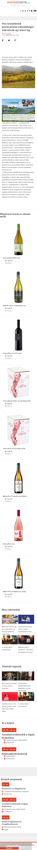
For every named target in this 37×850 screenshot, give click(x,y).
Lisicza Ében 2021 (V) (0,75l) (12, 353)
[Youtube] (31, 11)
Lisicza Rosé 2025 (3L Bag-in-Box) (14, 449)
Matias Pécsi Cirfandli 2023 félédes (15, 496)
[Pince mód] (21, 11)
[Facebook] (27, 11)
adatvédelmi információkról (26, 845)
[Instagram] (29, 11)
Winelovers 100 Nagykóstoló (14, 788)
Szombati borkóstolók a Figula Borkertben (18, 736)
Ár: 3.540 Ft (8, 404)
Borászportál (6, 33)
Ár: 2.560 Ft (8, 308)
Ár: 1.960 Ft (8, 261)
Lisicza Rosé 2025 (9, 544)
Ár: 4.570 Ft (8, 356)
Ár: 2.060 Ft (9, 547)
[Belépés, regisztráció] (23, 11)
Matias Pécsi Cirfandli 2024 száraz (14, 592)
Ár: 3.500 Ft (8, 499)
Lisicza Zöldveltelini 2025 (11, 258)
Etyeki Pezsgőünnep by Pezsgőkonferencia (12, 822)
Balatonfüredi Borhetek (14, 753)
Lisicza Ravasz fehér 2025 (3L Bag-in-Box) (17, 401)
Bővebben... (9, 263)
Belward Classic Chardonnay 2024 (14, 306)
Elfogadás (9, 848)
